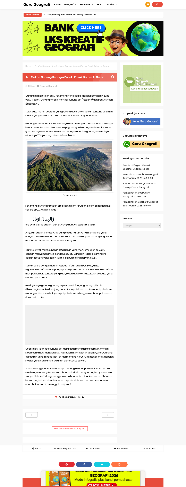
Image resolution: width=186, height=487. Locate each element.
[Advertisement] (69, 325)
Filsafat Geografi (49, 86)
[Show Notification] (147, 4)
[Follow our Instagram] (119, 464)
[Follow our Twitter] (102, 464)
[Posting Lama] (108, 415)
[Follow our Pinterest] (67, 464)
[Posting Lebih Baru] (31, 415)
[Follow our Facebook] (84, 464)
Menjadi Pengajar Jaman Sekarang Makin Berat (71, 14)
